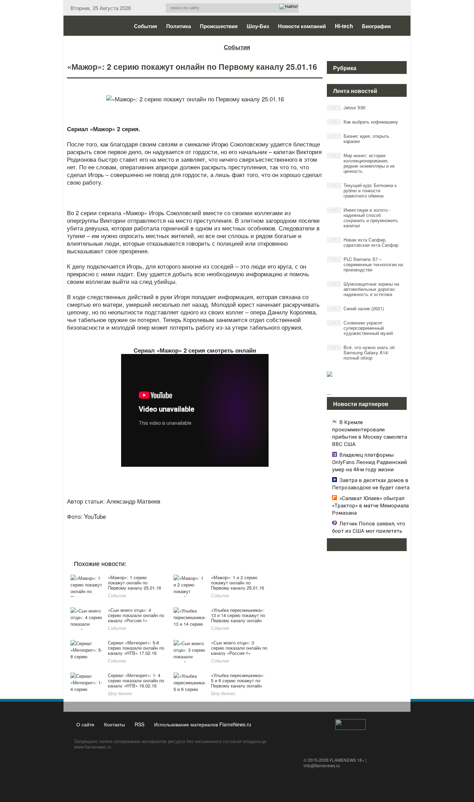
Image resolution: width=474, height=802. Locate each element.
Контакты (114, 724)
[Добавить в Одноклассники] (194, 525)
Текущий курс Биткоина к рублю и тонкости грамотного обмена (365, 190)
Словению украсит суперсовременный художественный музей (363, 327)
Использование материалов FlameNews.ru (202, 724)
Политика (178, 26)
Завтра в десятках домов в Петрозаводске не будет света (370, 483)
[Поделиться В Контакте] (220, 525)
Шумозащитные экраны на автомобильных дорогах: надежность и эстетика (366, 288)
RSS (139, 724)
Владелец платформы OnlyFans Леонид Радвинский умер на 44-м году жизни (369, 462)
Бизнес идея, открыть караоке (361, 138)
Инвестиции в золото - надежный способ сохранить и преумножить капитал (365, 217)
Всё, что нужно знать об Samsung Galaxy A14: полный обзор (364, 352)
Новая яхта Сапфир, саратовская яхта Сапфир (366, 242)
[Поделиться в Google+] (154, 525)
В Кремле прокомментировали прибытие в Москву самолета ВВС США (369, 433)
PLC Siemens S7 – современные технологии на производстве (368, 264)
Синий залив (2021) (358, 308)
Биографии (376, 26)
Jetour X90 (349, 107)
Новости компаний (302, 26)
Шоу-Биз (258, 26)
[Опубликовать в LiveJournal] (167, 525)
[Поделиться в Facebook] (141, 525)
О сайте (85, 724)
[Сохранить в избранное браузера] (233, 525)
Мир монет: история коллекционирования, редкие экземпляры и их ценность (364, 163)
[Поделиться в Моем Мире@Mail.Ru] (180, 525)
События (145, 26)
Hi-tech (344, 26)
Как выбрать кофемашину (365, 121)
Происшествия (219, 26)
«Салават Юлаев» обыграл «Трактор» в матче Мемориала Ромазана (370, 505)
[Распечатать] (246, 525)
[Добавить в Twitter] (207, 525)
